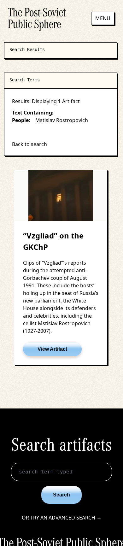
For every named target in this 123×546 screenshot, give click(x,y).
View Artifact (52, 349)
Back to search (29, 144)
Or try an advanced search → (62, 517)
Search (61, 494)
